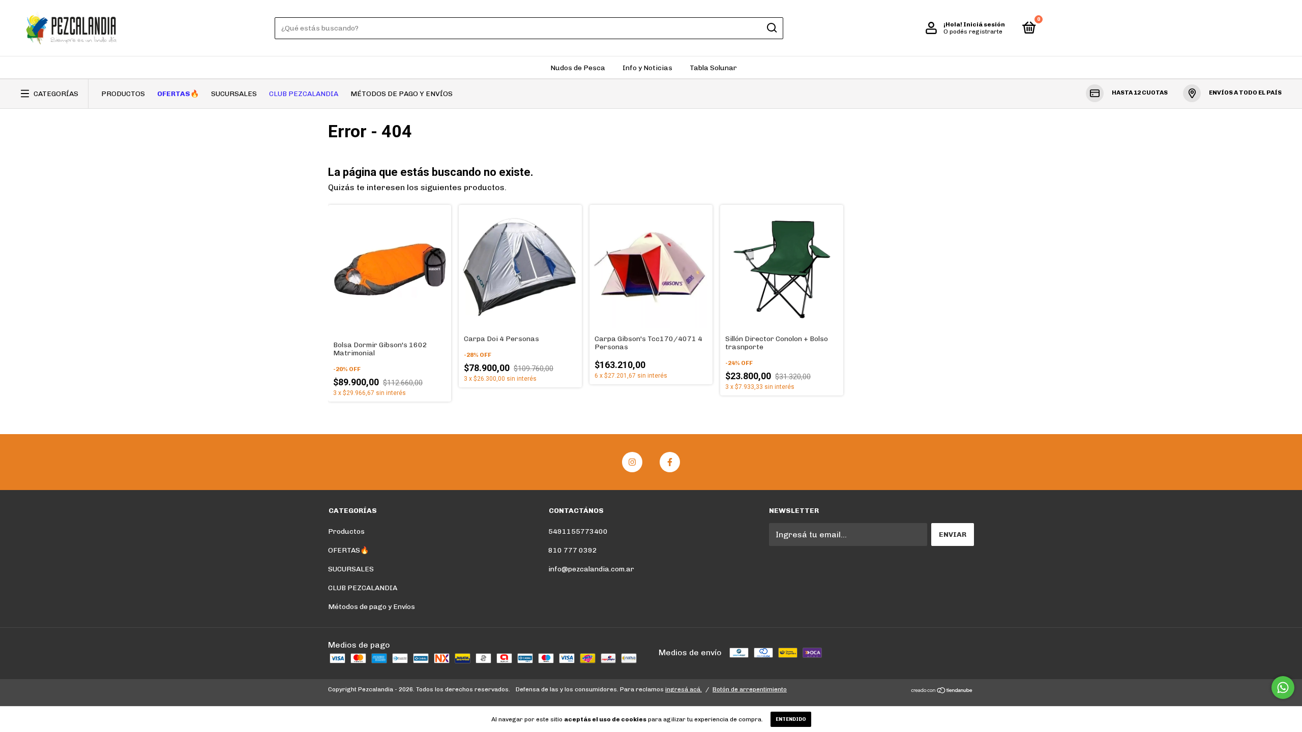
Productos (123, 93)
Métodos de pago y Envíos (401, 93)
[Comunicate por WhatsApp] (1282, 687)
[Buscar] (771, 28)
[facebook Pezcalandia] (670, 462)
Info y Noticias (647, 68)
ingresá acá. (683, 689)
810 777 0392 (572, 550)
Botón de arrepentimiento (750, 689)
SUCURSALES (234, 93)
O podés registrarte (972, 31)
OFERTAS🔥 (178, 93)
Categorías (56, 93)
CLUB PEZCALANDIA (303, 93)
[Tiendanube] (942, 690)
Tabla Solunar (713, 68)
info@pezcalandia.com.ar (591, 569)
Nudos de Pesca (577, 68)
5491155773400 (578, 531)
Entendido (791, 719)
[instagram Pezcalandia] (632, 462)
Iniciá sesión (984, 24)
